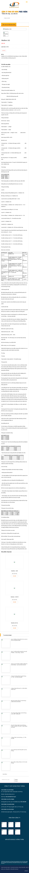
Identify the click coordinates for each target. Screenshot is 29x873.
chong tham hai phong (14, 867)
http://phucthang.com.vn (9, 794)
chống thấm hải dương (16, 862)
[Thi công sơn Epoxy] (10, 832)
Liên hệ (3, 50)
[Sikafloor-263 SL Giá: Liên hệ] (14, 620)
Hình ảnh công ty (14, 817)
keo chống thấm (7, 869)
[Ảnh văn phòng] (4, 824)
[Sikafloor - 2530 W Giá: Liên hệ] (14, 594)
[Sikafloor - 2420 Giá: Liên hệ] (14, 568)
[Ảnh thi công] (4, 832)
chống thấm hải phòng (14, 869)
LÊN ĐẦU (26, 870)
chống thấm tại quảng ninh (5, 861)
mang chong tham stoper (5, 867)
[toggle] (26, 2)
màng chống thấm (22, 867)
